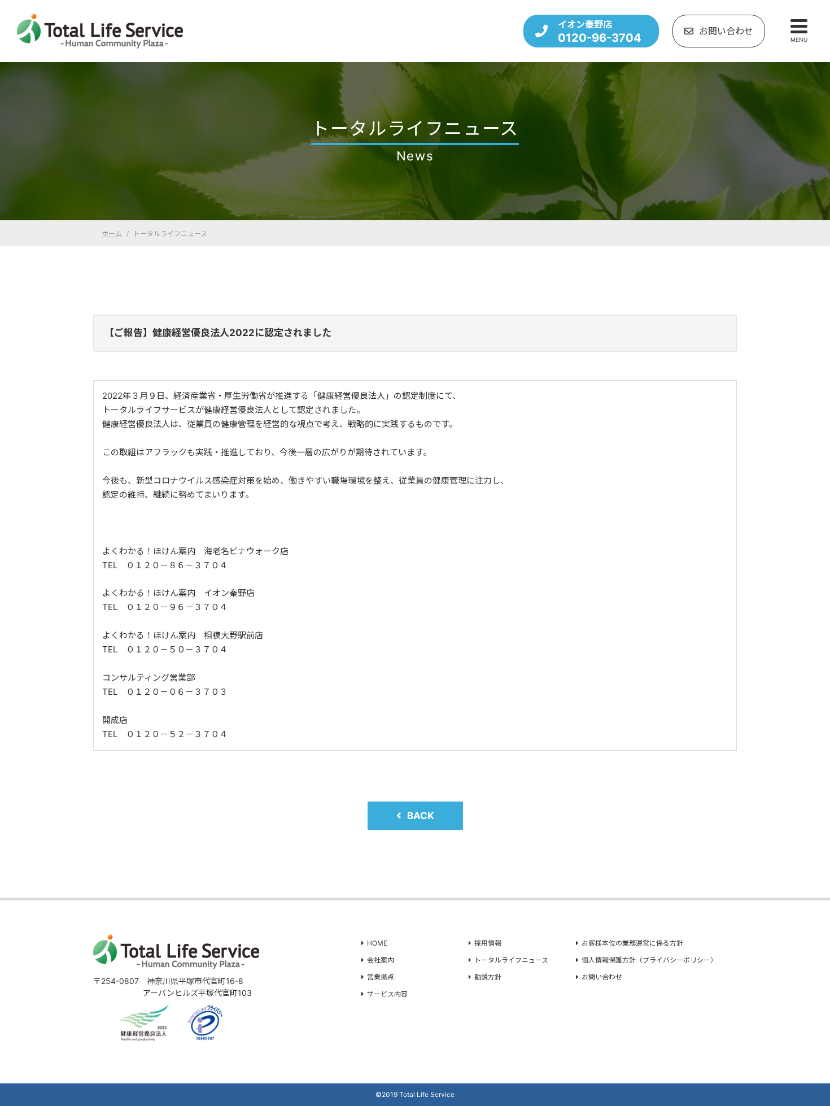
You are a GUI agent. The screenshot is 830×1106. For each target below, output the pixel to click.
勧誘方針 (487, 977)
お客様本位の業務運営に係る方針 (632, 943)
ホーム (112, 233)
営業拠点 (380, 977)
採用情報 (487, 943)
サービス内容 (387, 994)
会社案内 (380, 960)
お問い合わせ (726, 31)
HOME (377, 943)
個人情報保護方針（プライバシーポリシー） (649, 960)
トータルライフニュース (511, 960)
